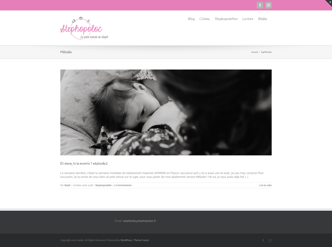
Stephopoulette (103, 185)
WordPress (126, 240)
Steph (67, 185)
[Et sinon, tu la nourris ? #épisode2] (166, 112)
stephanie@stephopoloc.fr (139, 220)
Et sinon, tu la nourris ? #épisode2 (84, 163)
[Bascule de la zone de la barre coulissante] (328, 3)
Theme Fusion (141, 240)
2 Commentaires (123, 185)
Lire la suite (265, 185)
